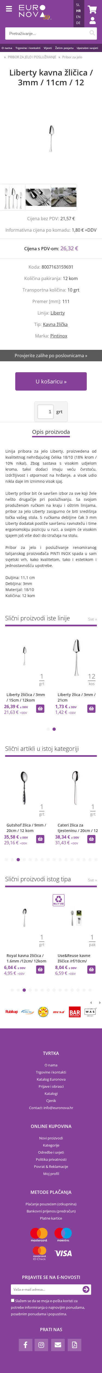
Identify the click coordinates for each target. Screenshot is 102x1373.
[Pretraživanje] (92, 33)
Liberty (58, 313)
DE (78, 23)
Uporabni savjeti (87, 48)
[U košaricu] (40, 709)
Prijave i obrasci (51, 1086)
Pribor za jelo (72, 57)
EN (78, 16)
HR (78, 10)
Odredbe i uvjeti (51, 1152)
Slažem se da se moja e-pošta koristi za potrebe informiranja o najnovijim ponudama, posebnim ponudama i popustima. (48, 1307)
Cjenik (51, 1100)
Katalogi (51, 1093)
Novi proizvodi (51, 1138)
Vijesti (48, 48)
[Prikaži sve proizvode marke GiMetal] (27, 1012)
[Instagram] (41, 1345)
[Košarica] (91, 9)
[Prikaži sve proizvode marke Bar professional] (75, 1012)
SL (78, 4)
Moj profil (51, 1173)
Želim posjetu (64, 48)
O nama (7, 48)
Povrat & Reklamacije (51, 1166)
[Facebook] (25, 1345)
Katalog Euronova (51, 1079)
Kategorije (51, 1145)
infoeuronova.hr (58, 1107)
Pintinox (58, 336)
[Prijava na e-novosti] (86, 1289)
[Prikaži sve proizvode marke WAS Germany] (91, 1012)
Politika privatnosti (51, 1159)
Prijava (90, 26)
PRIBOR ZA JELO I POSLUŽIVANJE (32, 57)
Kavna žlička (55, 324)
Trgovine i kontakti (28, 48)
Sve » (92, 619)
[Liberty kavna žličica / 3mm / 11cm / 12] (51, 141)
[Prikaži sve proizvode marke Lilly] (43, 1012)
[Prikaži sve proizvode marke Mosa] (59, 1012)
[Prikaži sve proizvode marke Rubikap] (12, 1012)
